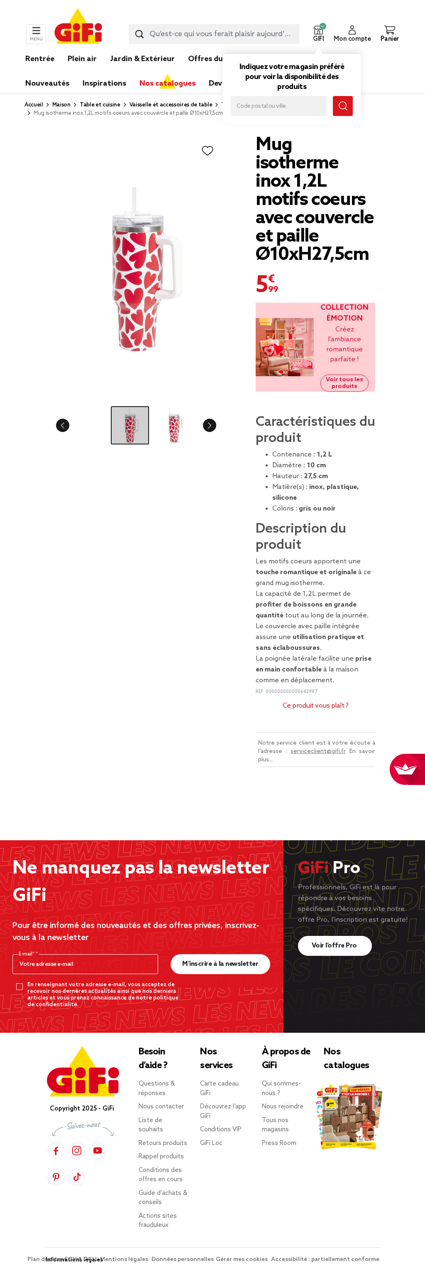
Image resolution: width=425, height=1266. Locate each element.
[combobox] (214, 34)
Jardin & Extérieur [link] (142, 59)
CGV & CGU (81, 1259)
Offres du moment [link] (222, 59)
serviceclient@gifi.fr (318, 751)
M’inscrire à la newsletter (220, 964)
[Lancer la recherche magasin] (343, 106)
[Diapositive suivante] (203, 425)
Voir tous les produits (344, 383)
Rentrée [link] (39, 59)
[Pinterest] (56, 1176)
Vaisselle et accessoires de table (170, 105)
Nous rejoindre (282, 1107)
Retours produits (163, 1143)
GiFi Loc (211, 1143)
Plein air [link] (82, 59)
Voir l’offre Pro (335, 946)
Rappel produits (161, 1156)
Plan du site (44, 1259)
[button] (318, 34)
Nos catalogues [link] (167, 83)
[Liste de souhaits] (207, 151)
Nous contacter (161, 1107)
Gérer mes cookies (242, 1259)
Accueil (33, 105)
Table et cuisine (100, 105)
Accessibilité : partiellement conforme (325, 1259)
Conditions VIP (221, 1129)
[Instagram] (76, 1149)
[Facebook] (56, 1149)
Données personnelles (182, 1259)
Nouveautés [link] (47, 83)
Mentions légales (124, 1259)
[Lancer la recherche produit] (139, 34)
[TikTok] (76, 1176)
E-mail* (27, 954)
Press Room (279, 1143)
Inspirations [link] (104, 83)
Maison (61, 105)
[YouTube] (97, 1149)
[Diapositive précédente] (69, 425)
